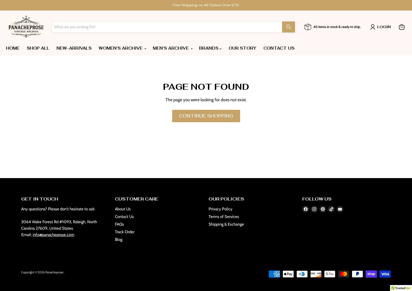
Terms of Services (224, 216)
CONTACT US (278, 48)
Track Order (124, 231)
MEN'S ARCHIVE (171, 48)
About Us (123, 208)
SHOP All (38, 48)
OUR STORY (242, 48)
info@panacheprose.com (53, 234)
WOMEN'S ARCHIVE (121, 48)
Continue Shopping (206, 116)
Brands (209, 48)
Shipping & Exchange (226, 224)
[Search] (288, 26)
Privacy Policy (220, 208)
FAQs (119, 224)
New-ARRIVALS (74, 48)
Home (13, 48)
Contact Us (124, 216)
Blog (118, 239)
